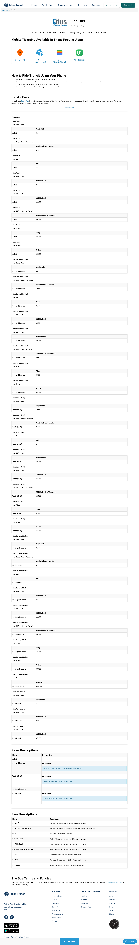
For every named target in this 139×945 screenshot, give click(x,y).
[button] (35, 5)
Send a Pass (25, 101)
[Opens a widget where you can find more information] (130, 941)
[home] (14, 5)
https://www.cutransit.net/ (114, 882)
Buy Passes (69, 941)
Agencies (5, 10)
